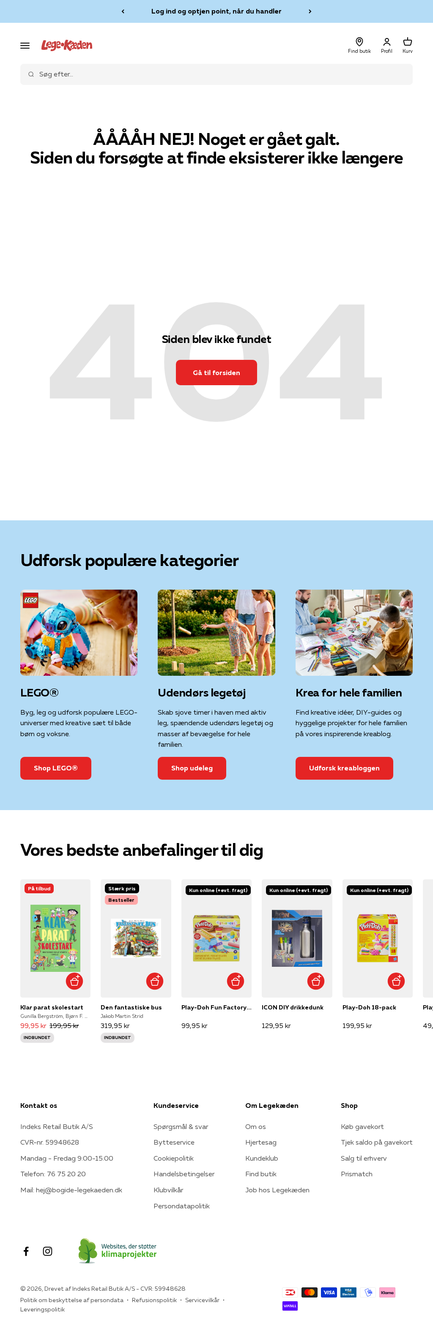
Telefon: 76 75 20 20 (53, 1174)
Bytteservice (174, 1142)
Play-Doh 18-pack (369, 1007)
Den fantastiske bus (131, 1007)
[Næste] (310, 11)
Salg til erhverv (364, 1158)
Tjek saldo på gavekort (377, 1142)
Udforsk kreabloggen (344, 768)
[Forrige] (122, 11)
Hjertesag (261, 1142)
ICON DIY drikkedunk (292, 1007)
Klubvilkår (168, 1190)
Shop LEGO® (56, 768)
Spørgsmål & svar (180, 1126)
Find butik (261, 1174)
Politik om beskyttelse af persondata (71, 1300)
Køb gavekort (362, 1126)
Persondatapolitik (181, 1206)
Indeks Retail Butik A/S (56, 1126)
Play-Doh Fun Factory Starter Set (216, 1007)
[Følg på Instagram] (47, 1251)
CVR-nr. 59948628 (49, 1142)
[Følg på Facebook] (26, 1251)
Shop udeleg (192, 768)
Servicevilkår (202, 1300)
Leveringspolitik (42, 1309)
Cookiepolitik (173, 1158)
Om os (255, 1126)
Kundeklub (261, 1158)
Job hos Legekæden (277, 1190)
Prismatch (357, 1174)
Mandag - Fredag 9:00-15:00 (66, 1158)
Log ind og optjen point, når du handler (216, 11)
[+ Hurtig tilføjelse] (74, 981)
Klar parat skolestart (51, 1007)
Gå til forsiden (216, 372)
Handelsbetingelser (183, 1174)
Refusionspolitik (154, 1300)
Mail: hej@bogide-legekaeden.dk (71, 1190)
